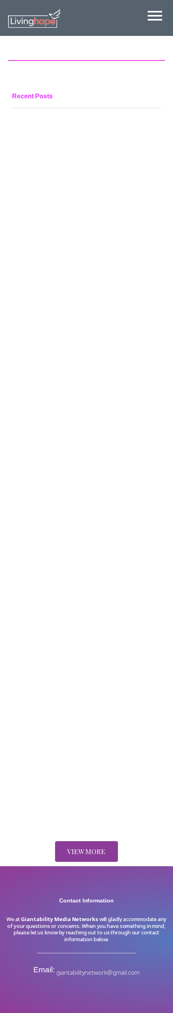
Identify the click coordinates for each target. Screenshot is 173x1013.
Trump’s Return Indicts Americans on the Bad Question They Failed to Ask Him (75, 702)
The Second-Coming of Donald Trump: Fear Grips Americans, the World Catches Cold (82, 763)
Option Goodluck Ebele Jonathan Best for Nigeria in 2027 (81, 468)
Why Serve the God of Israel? (53, 646)
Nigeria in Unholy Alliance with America (67, 808)
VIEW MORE (86, 851)
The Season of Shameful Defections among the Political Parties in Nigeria (78, 279)
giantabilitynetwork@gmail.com (98, 972)
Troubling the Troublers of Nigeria (59, 604)
